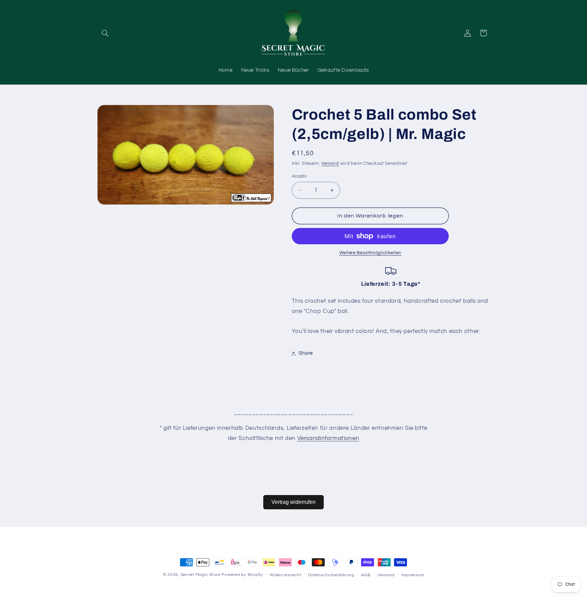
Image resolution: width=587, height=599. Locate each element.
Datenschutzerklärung (331, 575)
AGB (365, 575)
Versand (330, 164)
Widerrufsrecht (285, 575)
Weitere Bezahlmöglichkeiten (370, 253)
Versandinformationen (328, 438)
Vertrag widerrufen (293, 502)
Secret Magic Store (200, 575)
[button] (105, 33)
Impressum (413, 575)
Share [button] (306, 353)
